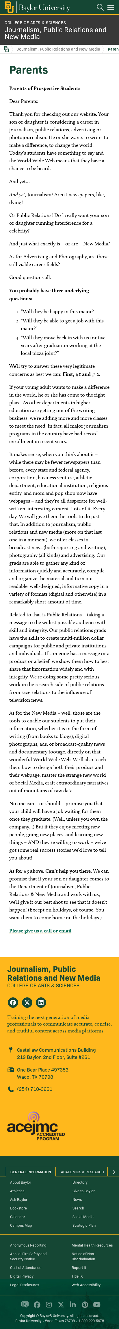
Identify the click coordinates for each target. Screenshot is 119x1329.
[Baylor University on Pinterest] (84, 1307)
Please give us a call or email (40, 931)
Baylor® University (54, 1315)
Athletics (17, 1190)
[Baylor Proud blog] (24, 1307)
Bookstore (18, 1207)
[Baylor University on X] (60, 1307)
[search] (97, 8)
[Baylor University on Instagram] (48, 1307)
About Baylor (20, 1181)
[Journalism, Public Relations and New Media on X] (27, 1002)
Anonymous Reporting (28, 1244)
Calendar (17, 1216)
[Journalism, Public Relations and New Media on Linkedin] (41, 1002)
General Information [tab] (30, 1171)
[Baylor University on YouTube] (95, 1307)
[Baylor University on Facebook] (36, 1307)
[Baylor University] (37, 7)
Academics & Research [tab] (82, 1171)
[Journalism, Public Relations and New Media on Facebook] (13, 1002)
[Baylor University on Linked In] (72, 1307)
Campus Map (21, 1225)
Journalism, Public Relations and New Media (56, 32)
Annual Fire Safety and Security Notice (28, 1256)
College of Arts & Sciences (35, 22)
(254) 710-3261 (34, 1088)
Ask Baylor (18, 1199)
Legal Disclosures (24, 1284)
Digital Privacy (22, 1275)
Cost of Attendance (25, 1267)
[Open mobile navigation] (112, 8)
